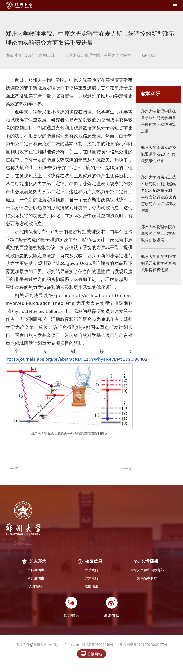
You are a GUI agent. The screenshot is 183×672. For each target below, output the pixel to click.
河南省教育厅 (147, 578)
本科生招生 (35, 570)
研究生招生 (35, 578)
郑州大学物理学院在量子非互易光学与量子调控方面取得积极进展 (158, 121)
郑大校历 (91, 578)
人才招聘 (35, 586)
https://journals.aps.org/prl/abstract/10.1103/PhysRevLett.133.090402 (76, 359)
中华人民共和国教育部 (147, 570)
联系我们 (91, 570)
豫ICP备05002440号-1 (99, 645)
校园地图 (91, 586)
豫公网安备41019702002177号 (143, 645)
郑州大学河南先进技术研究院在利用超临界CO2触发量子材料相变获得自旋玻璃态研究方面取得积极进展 (158, 193)
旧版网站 (91, 653)
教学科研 (150, 93)
